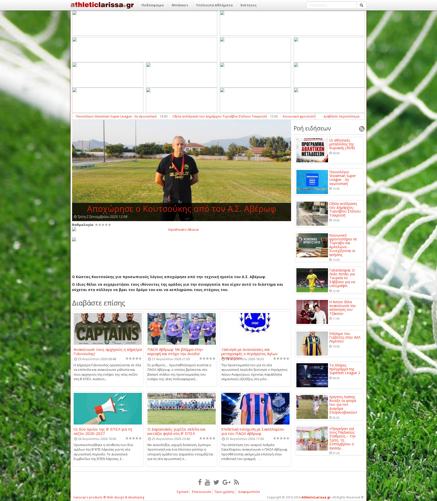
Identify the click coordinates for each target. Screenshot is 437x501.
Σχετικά (182, 491)
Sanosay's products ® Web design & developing (108, 497)
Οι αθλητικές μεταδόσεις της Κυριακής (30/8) (342, 144)
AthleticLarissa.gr (316, 497)
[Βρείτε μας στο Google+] (227, 482)
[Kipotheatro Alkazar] (181, 229)
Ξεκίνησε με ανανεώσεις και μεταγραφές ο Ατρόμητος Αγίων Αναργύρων (249, 351)
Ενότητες (249, 5)
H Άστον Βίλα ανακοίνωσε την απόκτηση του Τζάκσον (342, 308)
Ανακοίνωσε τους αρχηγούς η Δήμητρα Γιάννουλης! (108, 351)
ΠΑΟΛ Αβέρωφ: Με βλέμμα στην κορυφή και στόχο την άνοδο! (175, 351)
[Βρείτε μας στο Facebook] (200, 482)
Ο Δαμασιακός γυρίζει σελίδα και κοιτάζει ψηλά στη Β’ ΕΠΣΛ (176, 431)
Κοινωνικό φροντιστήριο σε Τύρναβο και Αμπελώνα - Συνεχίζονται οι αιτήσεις (314, 116)
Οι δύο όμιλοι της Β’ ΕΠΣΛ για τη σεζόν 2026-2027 (103, 431)
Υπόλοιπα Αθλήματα (214, 5)
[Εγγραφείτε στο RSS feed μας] (236, 482)
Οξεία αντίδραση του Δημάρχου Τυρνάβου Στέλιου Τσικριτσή (191, 116)
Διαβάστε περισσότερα (341, 116)
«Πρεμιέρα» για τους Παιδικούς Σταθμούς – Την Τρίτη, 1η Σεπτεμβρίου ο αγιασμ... (342, 438)
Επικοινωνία (201, 491)
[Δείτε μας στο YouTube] (207, 482)
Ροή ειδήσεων (312, 128)
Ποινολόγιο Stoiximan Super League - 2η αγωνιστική (87, 116)
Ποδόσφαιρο (153, 5)
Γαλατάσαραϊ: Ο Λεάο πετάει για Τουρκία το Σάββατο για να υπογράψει (342, 278)
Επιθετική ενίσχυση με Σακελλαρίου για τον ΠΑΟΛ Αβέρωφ (252, 431)
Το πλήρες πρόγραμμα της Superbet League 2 (344, 369)
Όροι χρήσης (224, 491)
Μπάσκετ (180, 5)
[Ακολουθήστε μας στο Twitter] (216, 482)
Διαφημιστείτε (249, 491)
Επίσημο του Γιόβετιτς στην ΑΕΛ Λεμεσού (344, 337)
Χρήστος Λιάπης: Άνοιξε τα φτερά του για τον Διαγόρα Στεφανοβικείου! (343, 404)
